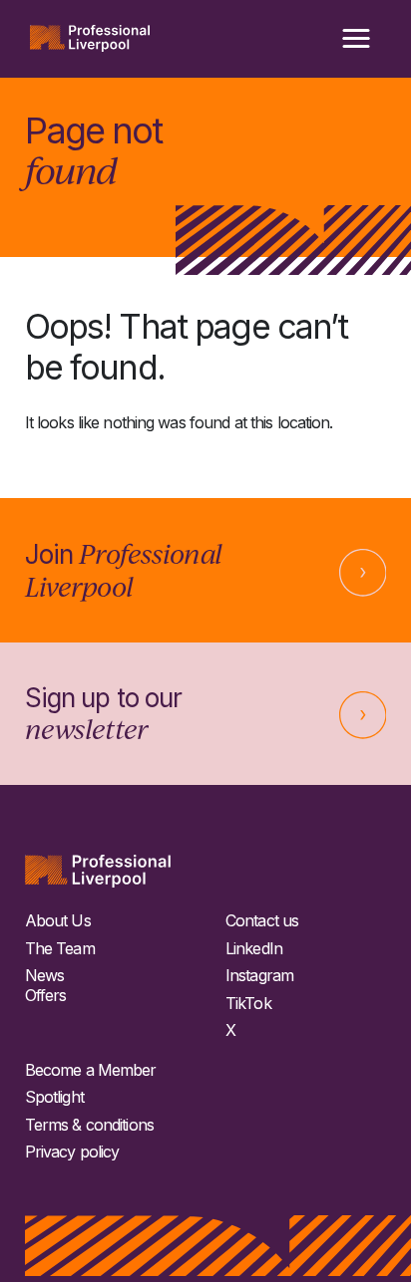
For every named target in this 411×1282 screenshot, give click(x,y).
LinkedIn (253, 948)
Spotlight (54, 1097)
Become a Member (91, 1070)
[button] (356, 39)
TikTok (248, 1003)
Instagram (259, 975)
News (44, 975)
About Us (58, 920)
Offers (46, 995)
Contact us (261, 920)
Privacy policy (72, 1152)
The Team (60, 948)
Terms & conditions (89, 1125)
